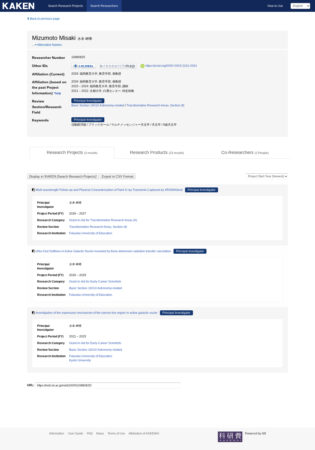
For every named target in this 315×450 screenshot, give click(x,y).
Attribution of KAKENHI (143, 433)
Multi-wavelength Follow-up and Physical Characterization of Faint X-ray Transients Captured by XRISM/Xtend (109, 190)
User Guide (75, 433)
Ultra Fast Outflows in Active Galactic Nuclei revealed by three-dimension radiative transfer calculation (103, 251)
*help (57, 93)
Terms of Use (116, 433)
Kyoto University (80, 360)
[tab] (72, 153)
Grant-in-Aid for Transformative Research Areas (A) (103, 220)
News (100, 433)
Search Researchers (104, 6)
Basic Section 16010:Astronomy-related (97, 105)
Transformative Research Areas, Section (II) (155, 105)
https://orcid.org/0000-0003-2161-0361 (171, 65)
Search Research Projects (65, 6)
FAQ (90, 433)
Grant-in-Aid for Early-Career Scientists (95, 281)
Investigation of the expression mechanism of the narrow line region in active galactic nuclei (97, 313)
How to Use (275, 6)
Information (56, 433)
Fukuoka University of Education (90, 233)
